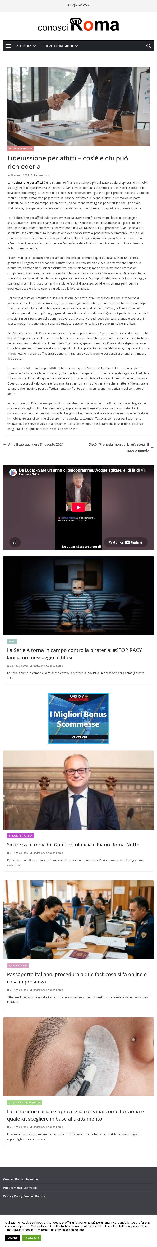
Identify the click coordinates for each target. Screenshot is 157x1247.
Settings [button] (13, 1237)
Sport (12, 641)
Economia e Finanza (20, 148)
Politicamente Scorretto (20, 1188)
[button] (33, 46)
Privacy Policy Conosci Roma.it (24, 1196)
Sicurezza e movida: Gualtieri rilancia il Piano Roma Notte (73, 844)
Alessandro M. (42, 175)
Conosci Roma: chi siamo (20, 1179)
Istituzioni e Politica (20, 835)
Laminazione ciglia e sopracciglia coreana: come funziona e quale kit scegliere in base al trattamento (75, 1115)
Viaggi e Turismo (18, 965)
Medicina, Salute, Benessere (24, 1102)
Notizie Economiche (58, 46)
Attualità (23, 46)
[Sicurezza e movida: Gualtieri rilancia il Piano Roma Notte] (78, 790)
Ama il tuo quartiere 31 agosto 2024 (35, 444)
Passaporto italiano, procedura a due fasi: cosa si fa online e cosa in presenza (77, 978)
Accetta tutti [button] (32, 1237)
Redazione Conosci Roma (48, 665)
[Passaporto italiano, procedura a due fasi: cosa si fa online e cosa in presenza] (78, 919)
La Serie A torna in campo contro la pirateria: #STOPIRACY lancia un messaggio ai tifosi (74, 654)
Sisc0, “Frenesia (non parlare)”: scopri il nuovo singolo (119, 447)
